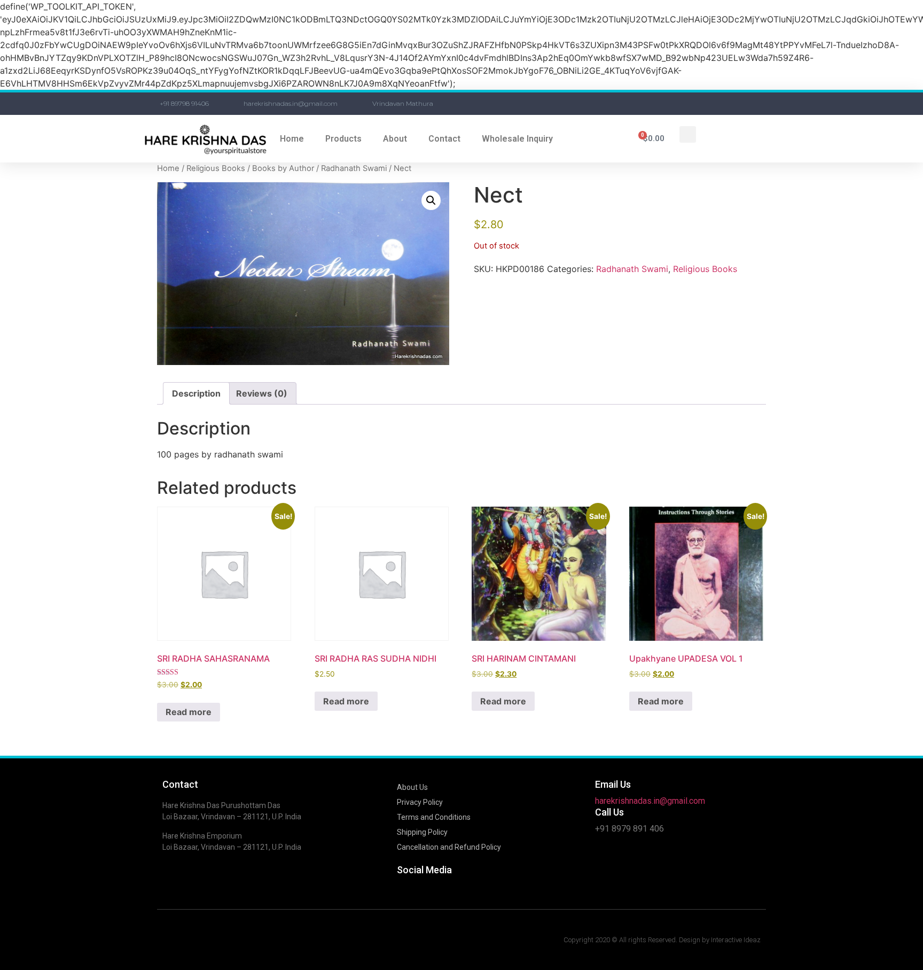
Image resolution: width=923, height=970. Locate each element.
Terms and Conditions (434, 817)
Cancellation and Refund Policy (449, 847)
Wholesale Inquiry (517, 139)
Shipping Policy (422, 832)
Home (292, 139)
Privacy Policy (420, 802)
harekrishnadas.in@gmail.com (650, 801)
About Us (412, 787)
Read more (189, 712)
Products (343, 139)
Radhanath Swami (354, 168)
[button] (687, 134)
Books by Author (283, 168)
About (395, 139)
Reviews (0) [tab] (261, 393)
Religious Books (215, 168)
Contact (444, 139)
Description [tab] (196, 393)
